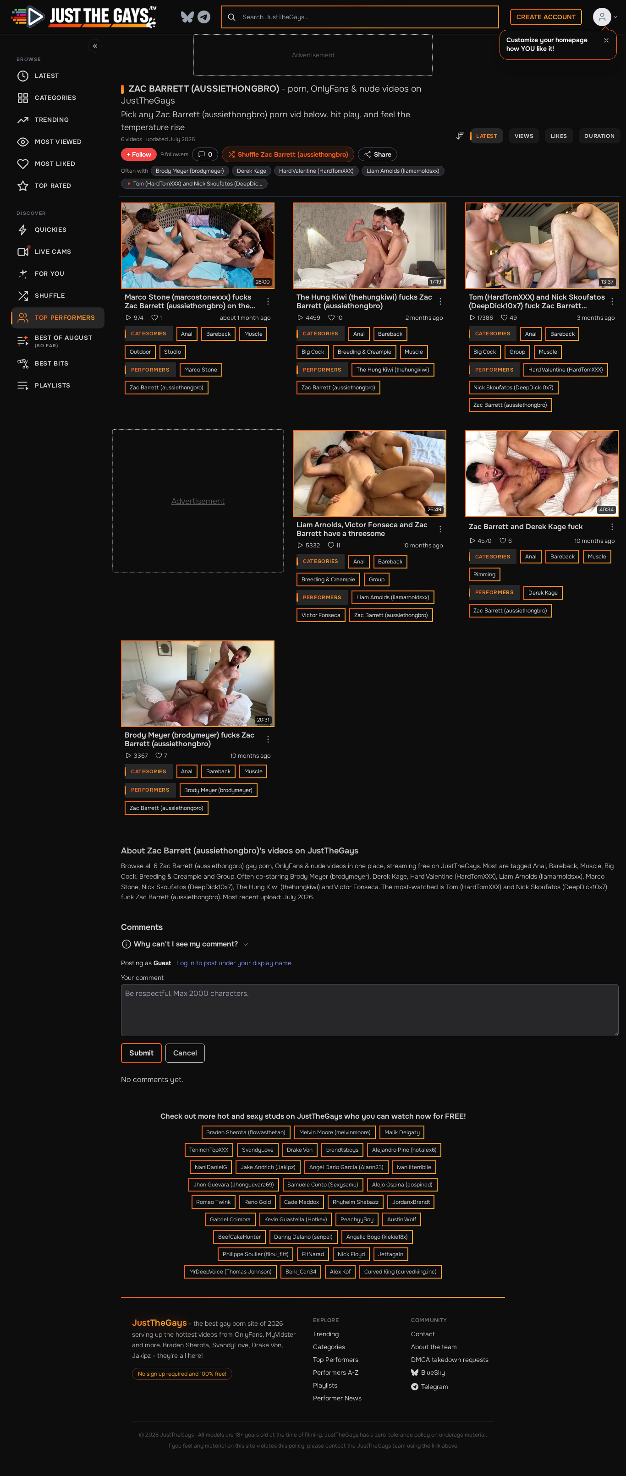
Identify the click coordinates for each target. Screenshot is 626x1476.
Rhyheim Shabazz (356, 1202)
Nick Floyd (351, 1254)
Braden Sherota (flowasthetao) (246, 1132)
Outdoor (140, 351)
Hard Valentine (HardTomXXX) (316, 171)
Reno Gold (257, 1202)
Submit (141, 1053)
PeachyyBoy (356, 1219)
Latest (487, 136)
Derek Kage (251, 171)
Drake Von (300, 1149)
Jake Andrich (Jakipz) (268, 1167)
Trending (326, 1334)
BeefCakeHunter (239, 1237)
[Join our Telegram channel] (204, 17)
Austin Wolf (401, 1219)
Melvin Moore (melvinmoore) (335, 1132)
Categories (329, 1347)
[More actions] (268, 301)
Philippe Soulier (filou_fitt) (256, 1254)
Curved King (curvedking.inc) (400, 1271)
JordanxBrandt (411, 1202)
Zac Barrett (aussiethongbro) (166, 387)
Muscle (253, 334)
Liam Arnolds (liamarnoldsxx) (403, 171)
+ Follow (138, 154)
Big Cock (313, 351)
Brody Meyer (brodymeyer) (190, 171)
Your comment (142, 977)
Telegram (434, 1387)
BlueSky (433, 1372)
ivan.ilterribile (414, 1167)
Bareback (218, 334)
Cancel (185, 1053)
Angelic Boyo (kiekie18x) (377, 1237)
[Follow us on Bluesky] (187, 17)
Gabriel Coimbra (230, 1219)
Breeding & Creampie (364, 351)
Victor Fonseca (321, 615)
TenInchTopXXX (208, 1149)
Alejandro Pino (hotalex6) (404, 1149)
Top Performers (335, 1360)
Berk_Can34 (301, 1271)
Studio (172, 351)
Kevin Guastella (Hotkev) (295, 1219)
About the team (434, 1347)
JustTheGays (159, 1322)
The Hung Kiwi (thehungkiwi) (393, 369)
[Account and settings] (606, 17)
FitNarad (313, 1254)
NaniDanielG (211, 1167)
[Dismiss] (606, 40)
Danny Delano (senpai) (303, 1237)
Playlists (325, 1385)
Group (517, 351)
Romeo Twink (213, 1202)
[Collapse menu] (95, 46)
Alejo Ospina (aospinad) (402, 1184)
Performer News (337, 1398)
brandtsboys (342, 1149)
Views (524, 136)
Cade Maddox (301, 1202)
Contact (423, 1334)
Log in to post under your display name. (234, 963)
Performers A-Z (335, 1372)
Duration (599, 136)
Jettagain (390, 1254)
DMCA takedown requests (450, 1360)
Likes (559, 136)
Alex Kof (340, 1271)
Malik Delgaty (402, 1132)
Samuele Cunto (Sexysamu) (322, 1184)
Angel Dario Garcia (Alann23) (346, 1167)
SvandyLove (258, 1149)
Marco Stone (200, 369)
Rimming (484, 574)
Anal (186, 334)
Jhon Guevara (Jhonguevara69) (233, 1184)
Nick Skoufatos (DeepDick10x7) (513, 387)
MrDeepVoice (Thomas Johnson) (230, 1271)
